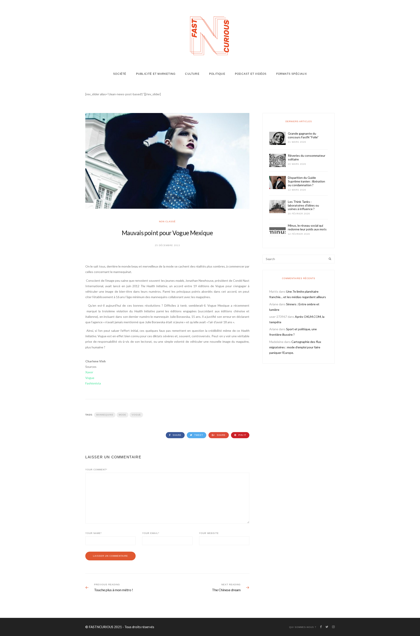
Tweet (198, 435)
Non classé (167, 221)
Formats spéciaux (291, 73)
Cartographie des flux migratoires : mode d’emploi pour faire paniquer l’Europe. (295, 347)
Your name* (93, 533)
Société (119, 73)
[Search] (330, 259)
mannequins (104, 415)
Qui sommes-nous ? (302, 627)
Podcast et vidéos (250, 73)
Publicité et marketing (155, 73)
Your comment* (96, 469)
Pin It (242, 435)
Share (176, 435)
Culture (192, 73)
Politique (217, 73)
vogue (136, 415)
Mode (122, 415)
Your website (209, 533)
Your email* (150, 533)
